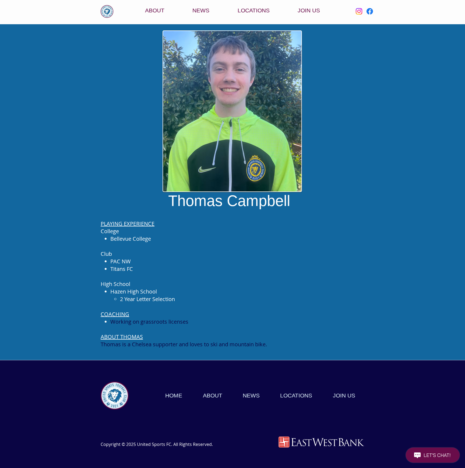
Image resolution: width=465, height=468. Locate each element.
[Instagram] (359, 11)
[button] (254, 10)
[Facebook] (369, 11)
